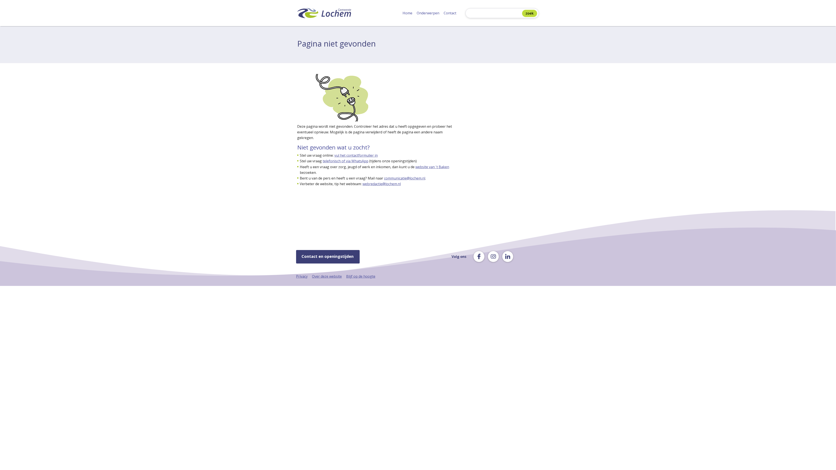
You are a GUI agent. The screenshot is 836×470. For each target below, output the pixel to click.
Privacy (302, 276)
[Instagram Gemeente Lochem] (493, 256)
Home (407, 13)
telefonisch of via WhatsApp (345, 161)
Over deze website (327, 276)
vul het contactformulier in (356, 155)
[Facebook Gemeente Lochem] (479, 256)
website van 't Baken (432, 166)
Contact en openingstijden (328, 256)
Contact (450, 13)
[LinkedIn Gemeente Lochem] (507, 256)
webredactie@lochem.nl (381, 183)
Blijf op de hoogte (360, 276)
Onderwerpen (428, 13)
